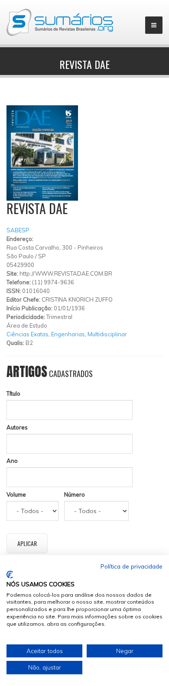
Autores (17, 427)
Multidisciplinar (107, 334)
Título (13, 393)
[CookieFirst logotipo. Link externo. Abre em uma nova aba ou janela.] (9, 575)
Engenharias (68, 334)
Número (74, 494)
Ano (12, 460)
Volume (16, 494)
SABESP (17, 230)
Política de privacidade (131, 566)
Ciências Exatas (27, 334)
